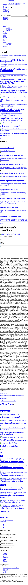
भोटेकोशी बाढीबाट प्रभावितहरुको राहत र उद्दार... (12, 475)
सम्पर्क (4, 572)
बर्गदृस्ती (5, 11)
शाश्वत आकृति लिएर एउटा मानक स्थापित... (9, 207)
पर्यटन (4, 42)
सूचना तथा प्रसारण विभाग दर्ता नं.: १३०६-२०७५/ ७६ (12, 574)
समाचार (5, 4)
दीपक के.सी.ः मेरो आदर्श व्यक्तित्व (9, 446)
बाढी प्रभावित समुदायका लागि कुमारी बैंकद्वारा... (12, 468)
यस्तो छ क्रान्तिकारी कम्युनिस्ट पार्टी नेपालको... (12, 508)
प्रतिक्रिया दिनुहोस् (6, 404)
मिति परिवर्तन (6, 18)
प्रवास (4, 36)
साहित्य (4, 35)
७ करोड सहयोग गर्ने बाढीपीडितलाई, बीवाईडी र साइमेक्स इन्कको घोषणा (12, 61)
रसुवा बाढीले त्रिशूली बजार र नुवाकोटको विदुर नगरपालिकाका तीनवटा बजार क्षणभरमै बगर (11, 119)
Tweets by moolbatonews (6, 520)
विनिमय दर (5, 19)
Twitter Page (4, 517)
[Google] (4, 527)
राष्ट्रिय (8, 30)
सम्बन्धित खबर (5, 411)
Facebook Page (5, 511)
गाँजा (1, 452)
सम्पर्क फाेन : (3, 537)
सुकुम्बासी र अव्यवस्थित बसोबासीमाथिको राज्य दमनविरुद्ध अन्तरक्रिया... (12, 433)
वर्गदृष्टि (1, 223)
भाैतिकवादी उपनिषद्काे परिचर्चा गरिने (11, 568)
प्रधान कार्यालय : (4, 534)
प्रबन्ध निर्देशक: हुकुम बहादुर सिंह (15, 576)
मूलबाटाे (18, 234)
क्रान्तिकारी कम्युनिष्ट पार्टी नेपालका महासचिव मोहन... (12, 155)
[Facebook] (3, 524)
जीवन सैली (5, 10)
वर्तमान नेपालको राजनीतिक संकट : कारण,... (11, 489)
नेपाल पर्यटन (9, 43)
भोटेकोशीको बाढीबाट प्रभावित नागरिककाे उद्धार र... (13, 481)
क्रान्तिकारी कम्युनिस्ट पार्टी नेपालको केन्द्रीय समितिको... (12, 180)
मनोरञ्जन (5, 561)
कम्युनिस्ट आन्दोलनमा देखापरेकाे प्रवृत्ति (10, 126)
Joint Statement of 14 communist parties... (11, 216)
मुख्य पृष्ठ (5, 25)
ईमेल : (1, 543)
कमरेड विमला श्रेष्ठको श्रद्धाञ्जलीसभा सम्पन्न (12, 501)
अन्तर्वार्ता (5, 553)
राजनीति (5, 6)
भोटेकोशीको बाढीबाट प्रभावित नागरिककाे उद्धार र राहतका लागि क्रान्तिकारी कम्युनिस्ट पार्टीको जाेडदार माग (13, 92)
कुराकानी (5, 33)
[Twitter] (3, 525)
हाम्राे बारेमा (5, 17)
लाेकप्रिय (3, 485)
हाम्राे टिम (5, 570)
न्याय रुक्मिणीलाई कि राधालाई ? (7, 148)
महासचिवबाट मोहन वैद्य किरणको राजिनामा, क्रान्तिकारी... (12, 164)
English (5, 46)
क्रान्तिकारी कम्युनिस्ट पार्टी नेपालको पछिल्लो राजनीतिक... (13, 198)
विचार (4, 9)
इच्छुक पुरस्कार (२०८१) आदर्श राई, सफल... (9, 189)
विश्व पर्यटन (8, 44)
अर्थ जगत (5, 7)
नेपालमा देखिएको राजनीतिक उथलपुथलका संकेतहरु (13, 440)
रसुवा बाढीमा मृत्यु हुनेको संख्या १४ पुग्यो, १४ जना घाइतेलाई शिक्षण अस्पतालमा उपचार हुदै (12, 110)
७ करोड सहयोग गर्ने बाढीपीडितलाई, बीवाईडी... (12, 462)
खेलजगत (5, 39)
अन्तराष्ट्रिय (9, 29)
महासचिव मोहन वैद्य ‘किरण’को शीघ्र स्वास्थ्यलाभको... (12, 173)
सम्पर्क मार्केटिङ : (3, 540)
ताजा (1, 456)
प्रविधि (4, 40)
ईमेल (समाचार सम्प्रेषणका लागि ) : (7, 546)
